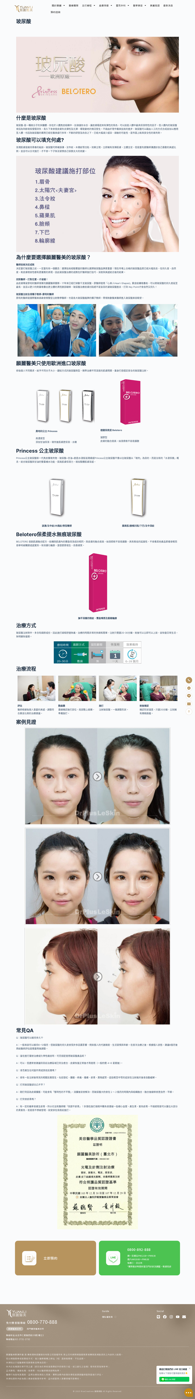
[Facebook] (165, 1317)
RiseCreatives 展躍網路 (91, 1391)
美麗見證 (155, 5)
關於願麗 (57, 5)
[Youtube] (177, 1317)
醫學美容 (138, 5)
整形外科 (121, 5)
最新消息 (168, 5)
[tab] (14, 1329)
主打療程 (87, 5)
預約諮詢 (55, 12)
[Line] (158, 1317)
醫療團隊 (74, 5)
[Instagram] (171, 1317)
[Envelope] (184, 1317)
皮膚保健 (104, 5)
